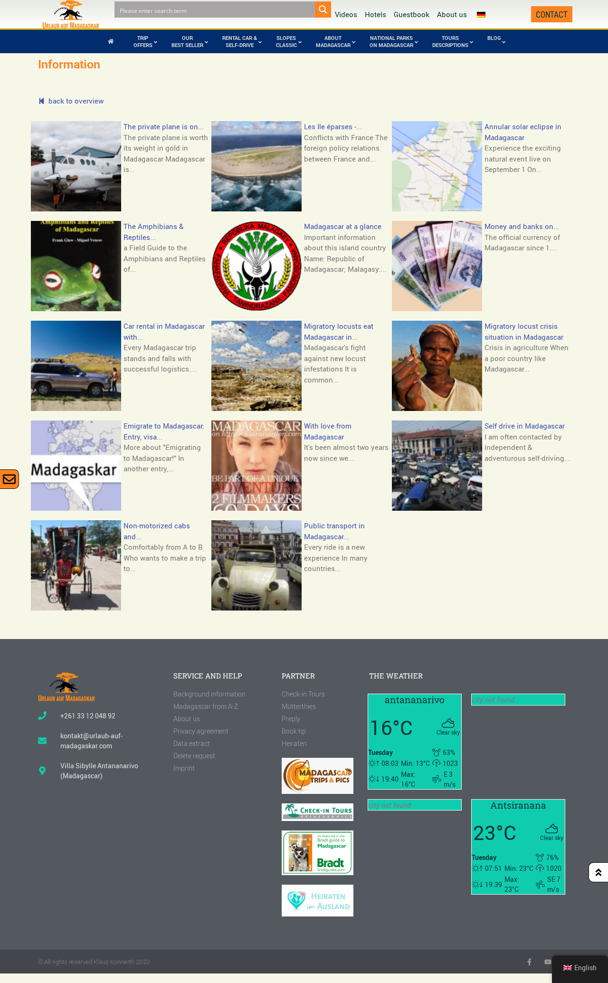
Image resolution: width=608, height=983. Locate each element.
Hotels (375, 14)
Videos (346, 14)
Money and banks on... (521, 226)
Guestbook (411, 14)
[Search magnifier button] (323, 9)
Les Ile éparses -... (333, 126)
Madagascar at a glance (342, 226)
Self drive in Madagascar (524, 425)
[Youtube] (547, 961)
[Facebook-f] (529, 961)
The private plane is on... (164, 126)
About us (452, 14)
